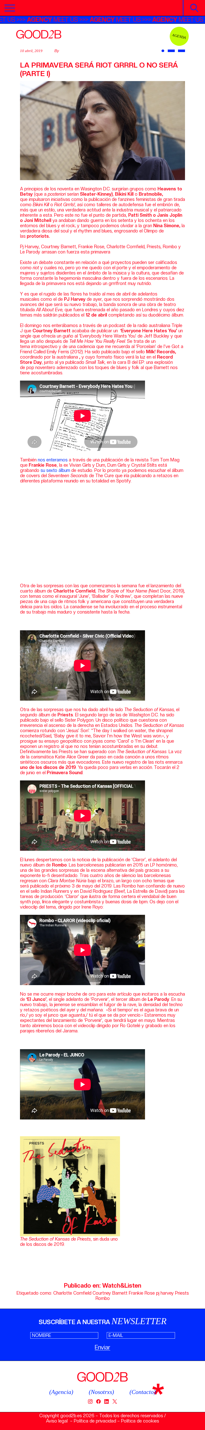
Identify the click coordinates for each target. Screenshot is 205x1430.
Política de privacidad (95, 1420)
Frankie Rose (142, 1293)
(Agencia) (61, 1392)
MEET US (82, 19)
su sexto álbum (55, 470)
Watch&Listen (121, 1285)
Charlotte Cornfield (72, 1293)
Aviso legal (57, 1420)
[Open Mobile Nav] (10, 8)
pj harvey (165, 1293)
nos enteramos (53, 459)
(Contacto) (143, 1392)
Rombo (103, 1298)
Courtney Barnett (110, 1293)
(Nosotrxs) (101, 1392)
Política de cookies (140, 1420)
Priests (182, 1293)
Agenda (179, 36)
